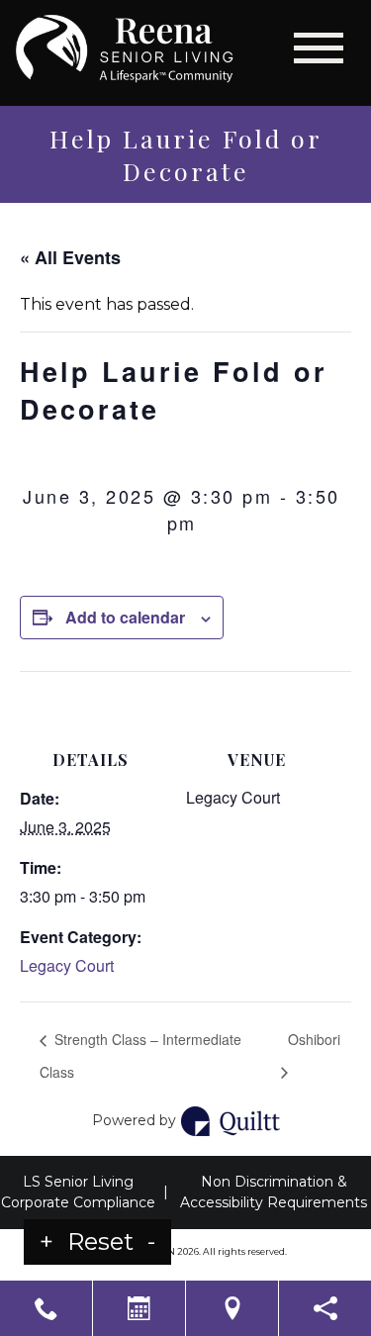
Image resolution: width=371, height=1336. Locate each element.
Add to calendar (125, 617)
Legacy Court (67, 965)
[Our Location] (232, 1308)
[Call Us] (46, 1308)
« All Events (70, 257)
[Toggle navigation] (318, 48)
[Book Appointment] (139, 1308)
